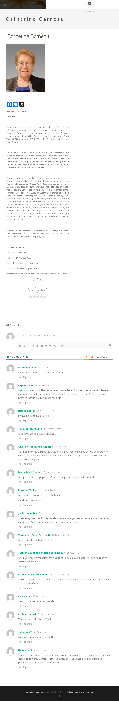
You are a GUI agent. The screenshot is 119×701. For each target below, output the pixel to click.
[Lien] (55, 345)
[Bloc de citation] (46, 345)
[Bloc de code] (50, 345)
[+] (63, 345)
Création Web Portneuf (54, 691)
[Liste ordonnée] (37, 345)
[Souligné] (28, 345)
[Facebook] (59, 696)
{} (59, 345)
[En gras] (20, 345)
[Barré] (33, 345)
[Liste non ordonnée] (42, 345)
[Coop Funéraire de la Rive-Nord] (6, 4)
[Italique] (24, 345)
